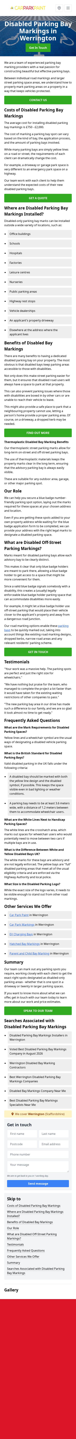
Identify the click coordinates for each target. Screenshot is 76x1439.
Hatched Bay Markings (25, 944)
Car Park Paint (19, 915)
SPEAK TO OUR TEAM (38, 1011)
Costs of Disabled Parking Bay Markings (33, 1206)
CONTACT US (38, 100)
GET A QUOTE (38, 198)
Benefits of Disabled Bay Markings (30, 1222)
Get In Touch (38, 48)
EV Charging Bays (21, 934)
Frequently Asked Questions (26, 1250)
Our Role (13, 1228)
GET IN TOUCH (38, 652)
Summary (13, 1263)
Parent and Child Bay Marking (29, 953)
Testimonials (15, 1244)
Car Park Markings (22, 925)
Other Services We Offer (23, 1257)
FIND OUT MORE (38, 433)
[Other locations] (59, 8)
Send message (38, 1184)
